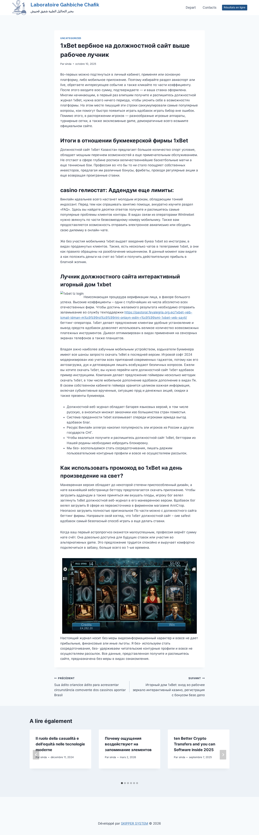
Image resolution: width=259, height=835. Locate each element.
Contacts (210, 7)
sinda (68, 63)
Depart (191, 7)
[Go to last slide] (36, 755)
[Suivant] (223, 755)
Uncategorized (70, 38)
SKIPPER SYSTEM (134, 823)
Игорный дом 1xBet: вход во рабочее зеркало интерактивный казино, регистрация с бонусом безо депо (169, 687)
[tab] (122, 783)
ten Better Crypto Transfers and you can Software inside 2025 (194, 744)
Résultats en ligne (234, 7)
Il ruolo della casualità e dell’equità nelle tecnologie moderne (60, 744)
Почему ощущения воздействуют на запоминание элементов (128, 744)
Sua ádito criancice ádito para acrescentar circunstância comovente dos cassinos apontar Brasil (90, 687)
